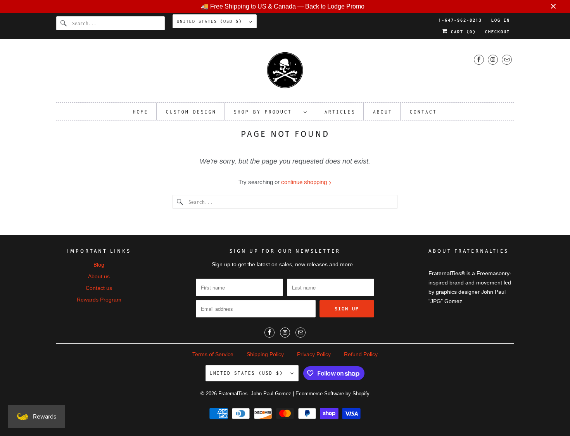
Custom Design (191, 111)
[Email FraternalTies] (507, 59)
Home (141, 111)
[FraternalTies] (285, 73)
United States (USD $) (211, 21)
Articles (340, 111)
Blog (98, 265)
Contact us (99, 288)
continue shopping (304, 182)
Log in (500, 20)
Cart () (462, 31)
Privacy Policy (314, 354)
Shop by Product (267, 111)
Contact (423, 111)
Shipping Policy (265, 354)
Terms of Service (212, 354)
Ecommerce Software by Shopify (332, 393)
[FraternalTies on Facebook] (479, 59)
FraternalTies (233, 393)
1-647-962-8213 (460, 20)
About (382, 111)
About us (99, 276)
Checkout (497, 31)
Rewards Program (99, 299)
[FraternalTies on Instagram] (493, 59)
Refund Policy (361, 354)
